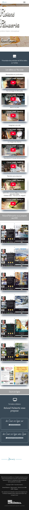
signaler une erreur (20, 505)
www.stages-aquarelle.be (15, 438)
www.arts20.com (15, 424)
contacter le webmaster (9, 505)
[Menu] (24, 2)
